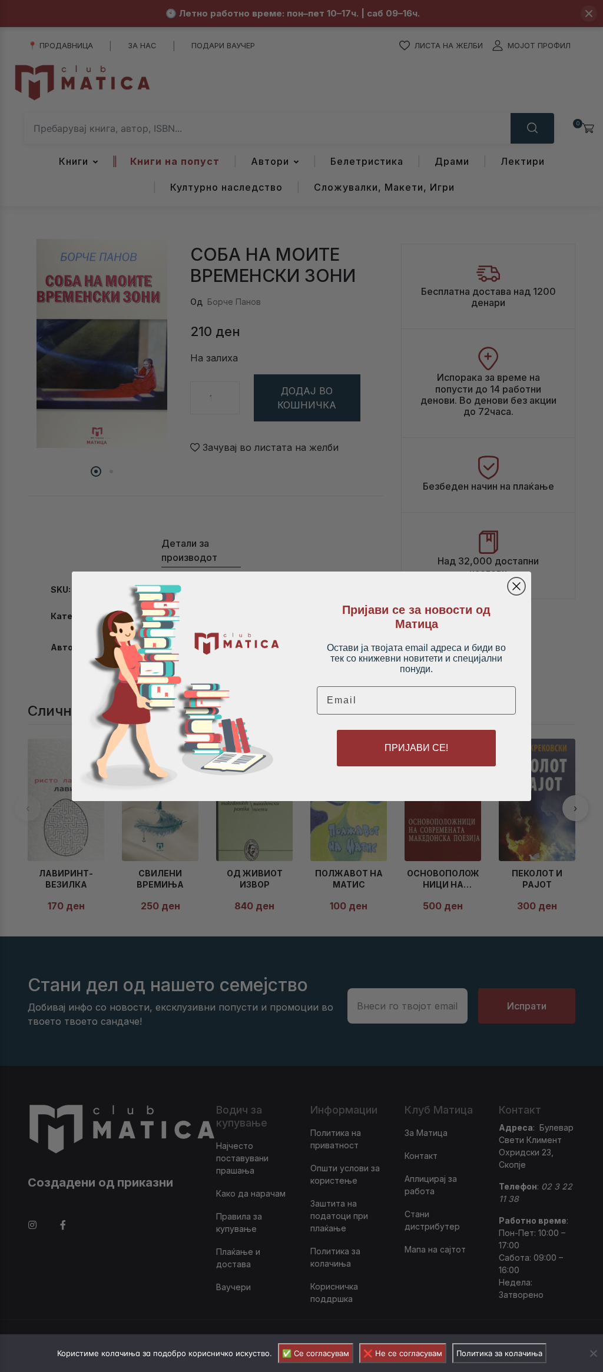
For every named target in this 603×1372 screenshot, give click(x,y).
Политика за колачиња (499, 1353)
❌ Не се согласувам (402, 1353)
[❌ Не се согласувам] (593, 1353)
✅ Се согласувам (315, 1353)
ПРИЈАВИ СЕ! (416, 748)
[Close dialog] (516, 586)
